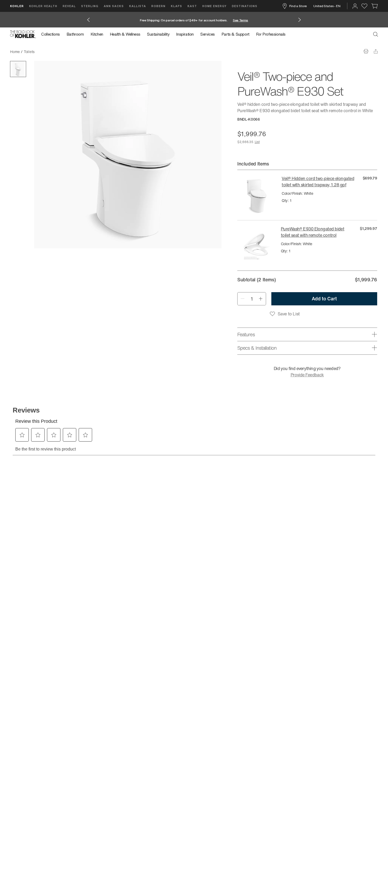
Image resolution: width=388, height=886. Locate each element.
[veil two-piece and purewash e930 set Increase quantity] (261, 298)
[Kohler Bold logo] (23, 34)
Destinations (244, 5)
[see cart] (374, 6)
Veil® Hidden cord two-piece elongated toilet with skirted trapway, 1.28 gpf (318, 181)
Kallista (137, 5)
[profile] (355, 6)
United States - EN (326, 6)
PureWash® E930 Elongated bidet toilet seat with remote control (312, 232)
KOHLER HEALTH (43, 5)
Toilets (29, 51)
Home (15, 51)
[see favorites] (364, 6)
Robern (158, 5)
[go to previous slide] (88, 19)
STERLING (89, 5)
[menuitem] (52, 34)
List (257, 142)
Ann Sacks (114, 5)
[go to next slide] (299, 19)
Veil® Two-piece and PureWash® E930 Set (74, 51)
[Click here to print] (366, 51)
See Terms (240, 20)
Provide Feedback (307, 375)
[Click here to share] (375, 51)
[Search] (375, 34)
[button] (18, 69)
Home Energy (214, 5)
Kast (192, 5)
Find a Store (298, 6)
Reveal (69, 5)
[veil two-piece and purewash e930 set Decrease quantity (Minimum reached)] (242, 298)
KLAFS (176, 5)
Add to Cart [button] (324, 298)
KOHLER (17, 5)
